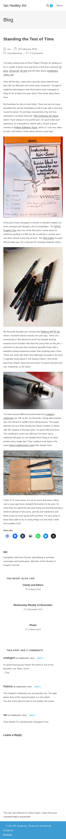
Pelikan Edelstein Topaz (25, 127)
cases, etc (8, 74)
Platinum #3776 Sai (50, 331)
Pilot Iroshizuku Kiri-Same (46, 116)
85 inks (23, 71)
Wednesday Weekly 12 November (33, 605)
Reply (40, 658)
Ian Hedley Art (14, 5)
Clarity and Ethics (33, 585)
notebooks (53, 71)
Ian (9, 49)
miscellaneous (14, 53)
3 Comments (36, 53)
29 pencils (14, 71)
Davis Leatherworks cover (22, 445)
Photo (33, 625)
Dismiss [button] (7, 834)
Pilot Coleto (48, 238)
